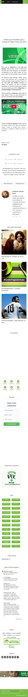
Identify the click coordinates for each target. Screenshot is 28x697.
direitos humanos (16, 524)
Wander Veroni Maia (18, 192)
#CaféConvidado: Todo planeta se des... (13, 321)
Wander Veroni (5, 142)
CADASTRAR (11, 424)
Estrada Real (20, 170)
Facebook (10, 159)
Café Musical (16, 507)
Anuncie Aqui (15, 1)
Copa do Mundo (11, 170)
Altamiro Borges (8, 571)
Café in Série (16, 512)
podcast (6, 537)
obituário (16, 533)
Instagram (11, 383)
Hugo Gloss (7, 603)
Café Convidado (15, 499)
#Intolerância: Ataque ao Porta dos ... (13, 257)
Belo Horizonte (15, 168)
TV (6, 520)
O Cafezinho (7, 577)
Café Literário (6, 507)
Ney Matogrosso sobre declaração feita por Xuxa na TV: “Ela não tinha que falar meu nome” (11, 587)
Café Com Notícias (14, 691)
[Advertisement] (14, 21)
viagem (16, 545)
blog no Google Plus (13, 127)
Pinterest (19, 163)
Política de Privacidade (7, 6)
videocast (21, 174)
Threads (18, 383)
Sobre (8, 1)
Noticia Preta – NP (9, 592)
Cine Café (16, 516)
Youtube (18, 389)
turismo (16, 174)
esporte (16, 528)
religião (11, 174)
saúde (15, 541)
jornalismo (6, 533)
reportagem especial (6, 542)
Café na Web (6, 516)
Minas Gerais (11, 172)
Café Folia (16, 503)
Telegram (11, 389)
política (15, 537)
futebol (5, 172)
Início (3, 1)
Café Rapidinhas (6, 512)
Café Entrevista (6, 503)
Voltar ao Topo (20, 695)
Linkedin (19, 159)
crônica (16, 520)
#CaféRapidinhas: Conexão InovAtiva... (11, 289)
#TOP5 (6, 499)
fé (25, 170)
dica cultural (6, 524)
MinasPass (18, 172)
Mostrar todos (19, 619)
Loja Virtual (4, 4)
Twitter (5, 125)
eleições (6, 528)
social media (6, 545)
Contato (16, 6)
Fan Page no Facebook (19, 125)
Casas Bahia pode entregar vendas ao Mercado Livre (11, 579)
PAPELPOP (7, 583)
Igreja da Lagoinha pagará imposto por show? (10, 573)
